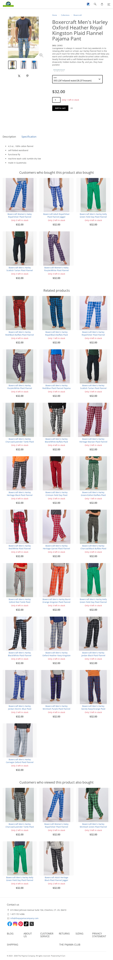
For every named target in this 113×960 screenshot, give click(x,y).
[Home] (7, 4)
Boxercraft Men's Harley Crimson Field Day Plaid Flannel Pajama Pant (56, 495)
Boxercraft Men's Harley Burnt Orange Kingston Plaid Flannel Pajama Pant (56, 602)
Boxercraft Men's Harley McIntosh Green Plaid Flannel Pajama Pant (93, 827)
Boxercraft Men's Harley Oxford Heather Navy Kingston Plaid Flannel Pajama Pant (56, 655)
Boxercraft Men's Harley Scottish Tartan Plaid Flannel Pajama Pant (19, 270)
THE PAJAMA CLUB (69, 944)
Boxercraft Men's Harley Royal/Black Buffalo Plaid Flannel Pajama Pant (56, 335)
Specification (28, 136)
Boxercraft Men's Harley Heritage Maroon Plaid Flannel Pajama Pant (93, 442)
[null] (19, 76)
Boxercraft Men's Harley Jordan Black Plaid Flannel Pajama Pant (93, 655)
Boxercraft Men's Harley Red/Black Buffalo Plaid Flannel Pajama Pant (19, 335)
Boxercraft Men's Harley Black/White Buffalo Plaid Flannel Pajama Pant (56, 442)
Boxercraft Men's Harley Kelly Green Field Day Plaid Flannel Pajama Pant (93, 217)
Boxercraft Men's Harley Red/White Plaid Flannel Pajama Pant (20, 548)
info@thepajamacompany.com (24, 918)
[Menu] (108, 4)
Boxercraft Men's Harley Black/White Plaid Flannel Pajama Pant (19, 655)
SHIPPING (12, 944)
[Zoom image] (41, 55)
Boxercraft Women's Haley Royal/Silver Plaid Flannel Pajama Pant (20, 217)
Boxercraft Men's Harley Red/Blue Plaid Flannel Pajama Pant (56, 388)
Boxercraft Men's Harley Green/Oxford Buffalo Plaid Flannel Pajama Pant (93, 495)
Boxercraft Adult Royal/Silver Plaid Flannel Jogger (56, 215)
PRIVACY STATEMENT (99, 935)
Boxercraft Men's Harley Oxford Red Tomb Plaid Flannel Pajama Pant (20, 602)
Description (9, 136)
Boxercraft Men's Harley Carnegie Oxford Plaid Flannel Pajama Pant (19, 762)
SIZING (79, 933)
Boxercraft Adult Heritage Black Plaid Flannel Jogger (56, 878)
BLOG (10, 933)
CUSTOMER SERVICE (46, 935)
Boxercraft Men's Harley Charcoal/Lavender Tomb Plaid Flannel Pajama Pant (20, 442)
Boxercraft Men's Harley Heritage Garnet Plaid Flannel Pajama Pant (56, 548)
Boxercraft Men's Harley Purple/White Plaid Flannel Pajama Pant (19, 388)
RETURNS (64, 933)
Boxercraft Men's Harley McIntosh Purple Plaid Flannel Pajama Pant (56, 709)
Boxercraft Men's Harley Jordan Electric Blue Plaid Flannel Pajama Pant (19, 709)
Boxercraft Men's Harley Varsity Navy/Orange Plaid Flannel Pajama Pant (93, 709)
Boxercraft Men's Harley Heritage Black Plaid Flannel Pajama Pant (20, 495)
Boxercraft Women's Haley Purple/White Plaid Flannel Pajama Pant (56, 270)
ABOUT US (28, 935)
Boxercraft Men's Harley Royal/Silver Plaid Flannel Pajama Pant (93, 335)
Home (54, 15)
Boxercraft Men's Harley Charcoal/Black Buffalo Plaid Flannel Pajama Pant (93, 548)
